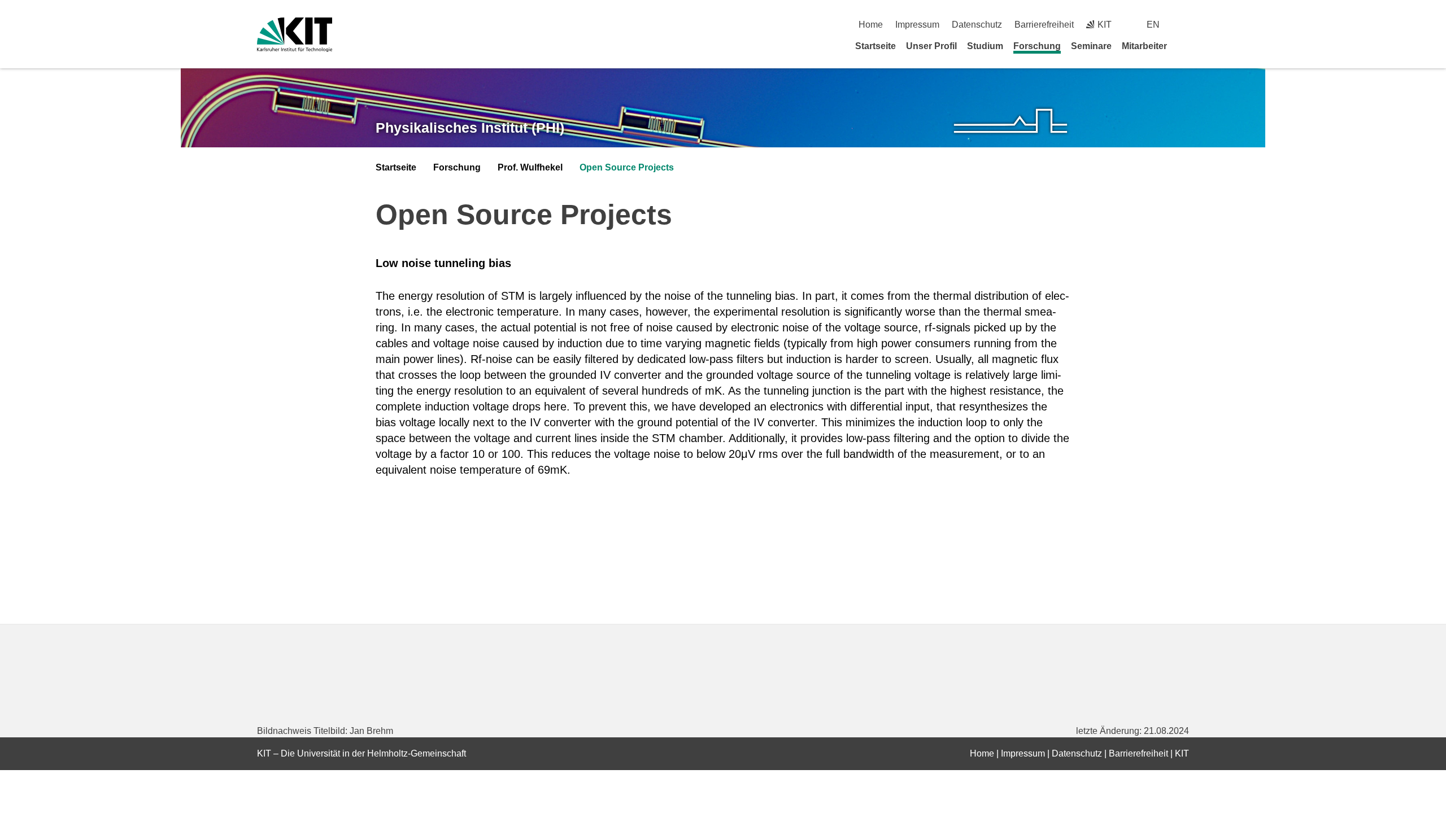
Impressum (917, 24)
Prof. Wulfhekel (530, 167)
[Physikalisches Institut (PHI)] (1010, 121)
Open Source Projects (627, 167)
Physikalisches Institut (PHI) (470, 128)
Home (871, 24)
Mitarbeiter (1144, 46)
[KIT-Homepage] (294, 35)
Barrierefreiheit (1044, 24)
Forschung (1037, 46)
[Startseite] (1185, 45)
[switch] (1185, 24)
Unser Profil (931, 46)
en (1153, 24)
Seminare (1091, 46)
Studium (985, 46)
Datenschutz (977, 24)
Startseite (875, 46)
